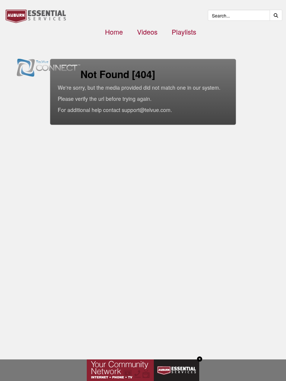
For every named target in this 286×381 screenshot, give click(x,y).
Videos (147, 31)
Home (114, 31)
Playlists (184, 31)
